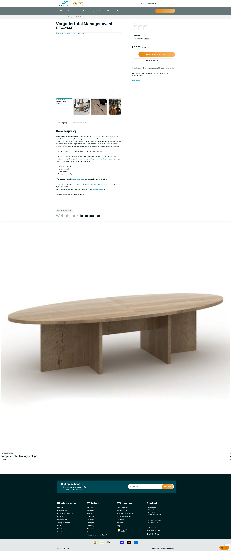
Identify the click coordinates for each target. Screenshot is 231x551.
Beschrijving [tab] (62, 123)
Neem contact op (78, 179)
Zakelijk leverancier (63, 523)
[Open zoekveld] (161, 3)
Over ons (102, 11)
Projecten (86, 11)
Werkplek (90, 507)
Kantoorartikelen (151, 4)
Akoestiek (90, 510)
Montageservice (142, 38)
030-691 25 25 (153, 527)
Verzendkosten (62, 519)
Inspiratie (94, 11)
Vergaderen (91, 516)
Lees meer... (136, 80)
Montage (136, 35)
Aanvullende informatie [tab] (79, 123)
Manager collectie (98, 189)
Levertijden (61, 529)
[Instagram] (150, 534)
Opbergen (90, 523)
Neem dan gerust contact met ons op (97, 184)
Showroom (111, 11)
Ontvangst (90, 519)
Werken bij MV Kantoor (125, 516)
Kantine (89, 513)
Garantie (60, 532)
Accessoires (91, 529)
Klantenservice (62, 510)
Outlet (89, 532)
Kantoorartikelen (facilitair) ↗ (97, 535)
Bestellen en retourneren (65, 513)
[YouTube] (158, 534)
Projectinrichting (122, 510)
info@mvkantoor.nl (154, 530)
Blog (142, 4)
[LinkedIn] (153, 534)
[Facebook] (148, 534)
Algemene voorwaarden (167, 548)
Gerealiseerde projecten (125, 513)
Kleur (135, 24)
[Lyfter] (66, 548)
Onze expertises (73, 11)
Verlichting (90, 526)
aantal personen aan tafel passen (100, 159)
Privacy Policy (155, 548)
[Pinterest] (156, 534)
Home (58, 17)
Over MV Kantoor (123, 507)
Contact (119, 11)
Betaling (60, 516)
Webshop (62, 11)
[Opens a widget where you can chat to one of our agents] (224, 548)
